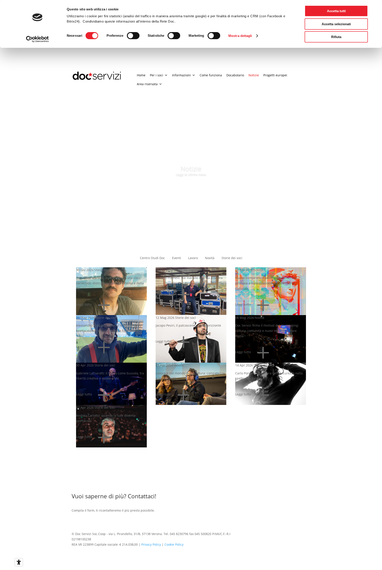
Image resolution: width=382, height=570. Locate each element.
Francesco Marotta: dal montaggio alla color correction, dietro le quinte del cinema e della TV (110, 283)
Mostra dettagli (240, 36)
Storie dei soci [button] (232, 258)
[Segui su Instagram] (306, 534)
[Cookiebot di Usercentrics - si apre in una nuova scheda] (37, 39)
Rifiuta (336, 37)
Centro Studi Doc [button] (152, 258)
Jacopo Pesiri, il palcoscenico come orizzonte (188, 325)
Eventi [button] (176, 258)
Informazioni (181, 75)
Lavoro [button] (193, 258)
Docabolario (235, 75)
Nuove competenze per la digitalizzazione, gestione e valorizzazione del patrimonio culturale (266, 283)
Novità (258, 270)
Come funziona (211, 75)
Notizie (253, 75)
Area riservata (147, 84)
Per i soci (156, 75)
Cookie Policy (173, 544)
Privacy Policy (151, 544)
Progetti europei (275, 75)
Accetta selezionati (336, 24)
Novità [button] (209, 258)
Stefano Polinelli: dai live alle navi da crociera (189, 278)
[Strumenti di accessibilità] (19, 562)
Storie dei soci (104, 270)
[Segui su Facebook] (296, 534)
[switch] (133, 35)
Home (141, 75)
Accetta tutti (336, 11)
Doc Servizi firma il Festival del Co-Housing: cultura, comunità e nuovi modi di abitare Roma (267, 330)
